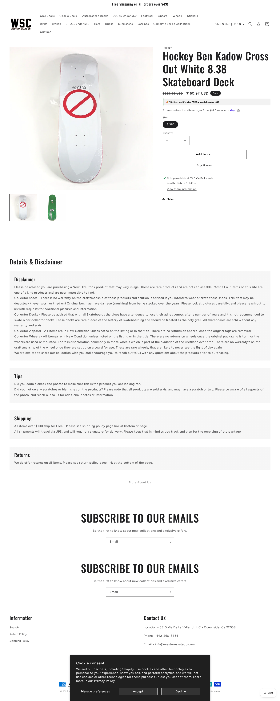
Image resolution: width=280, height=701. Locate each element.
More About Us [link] (140, 482)
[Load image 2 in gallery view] (52, 207)
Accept (138, 691)
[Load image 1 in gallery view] (23, 207)
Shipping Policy (20, 640)
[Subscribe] (170, 541)
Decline (180, 691)
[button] (250, 24)
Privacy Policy (104, 681)
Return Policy (18, 634)
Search (14, 627)
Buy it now (204, 165)
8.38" (170, 124)
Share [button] (170, 199)
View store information (182, 188)
